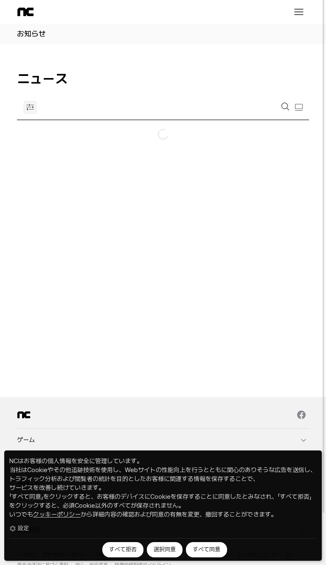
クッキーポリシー (57, 514)
